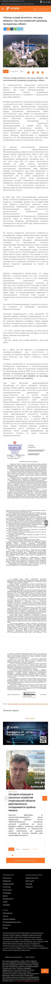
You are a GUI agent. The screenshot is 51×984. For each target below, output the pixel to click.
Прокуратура (42, 704)
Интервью (7, 893)
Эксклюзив (7, 890)
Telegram (29, 887)
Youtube (29, 884)
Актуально (7, 878)
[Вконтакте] (44, 2)
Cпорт (5, 902)
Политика (7, 887)
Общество (7, 881)
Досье (5, 896)
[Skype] (18, 29)
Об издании (7, 913)
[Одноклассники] (41, 2)
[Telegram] (49, 2)
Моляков (32, 704)
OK (44, 971)
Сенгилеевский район (18, 704)
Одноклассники (32, 878)
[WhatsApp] (15, 29)
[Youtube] (46, 2)
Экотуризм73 (8, 899)
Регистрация (43, 8)
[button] (6, 798)
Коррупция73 (8, 884)
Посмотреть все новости (26, 860)
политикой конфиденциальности (26, 981)
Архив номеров (9, 919)
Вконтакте (30, 881)
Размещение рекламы (12, 922)
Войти (35, 8)
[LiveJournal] (11, 29)
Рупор (5, 928)
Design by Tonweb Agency (13, 957)
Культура (6, 905)
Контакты (6, 925)
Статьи (5, 916)
